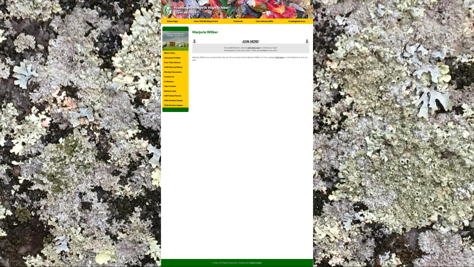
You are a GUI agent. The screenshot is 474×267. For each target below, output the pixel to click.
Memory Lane (170, 91)
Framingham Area (297, 21)
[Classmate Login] (308, 3)
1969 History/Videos (173, 67)
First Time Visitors (172, 62)
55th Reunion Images (173, 105)
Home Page (172, 21)
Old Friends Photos (172, 96)
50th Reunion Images (173, 100)
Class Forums (170, 86)
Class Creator (255, 262)
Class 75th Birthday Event (206, 21)
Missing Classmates (173, 72)
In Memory (169, 81)
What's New (169, 53)
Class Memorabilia (264, 21)
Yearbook (238, 21)
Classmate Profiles (172, 58)
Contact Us (169, 77)
